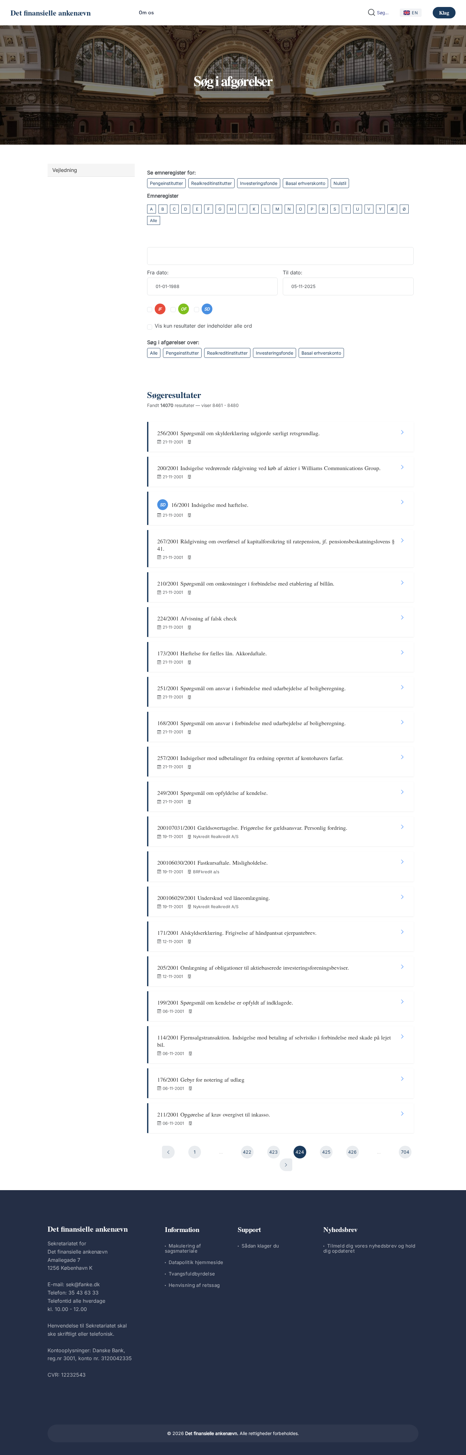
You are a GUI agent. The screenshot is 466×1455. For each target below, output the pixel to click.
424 (299, 1152)
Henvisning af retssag (194, 1285)
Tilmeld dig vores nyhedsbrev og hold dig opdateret (369, 1248)
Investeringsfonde (258, 183)
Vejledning (64, 170)
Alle (153, 220)
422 (247, 1152)
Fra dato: (158, 272)
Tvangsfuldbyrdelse (192, 1274)
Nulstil (339, 183)
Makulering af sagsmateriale (183, 1248)
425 (326, 1152)
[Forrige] (168, 1152)
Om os (146, 12)
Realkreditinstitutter (211, 183)
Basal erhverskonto (305, 183)
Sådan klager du (260, 1246)
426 (352, 1152)
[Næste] (286, 1164)
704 (405, 1152)
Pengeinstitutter (166, 183)
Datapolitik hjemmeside (196, 1262)
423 (273, 1152)
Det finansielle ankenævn (50, 12)
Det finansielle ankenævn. (211, 1433)
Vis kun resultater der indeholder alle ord (203, 325)
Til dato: (292, 272)
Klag (444, 12)
